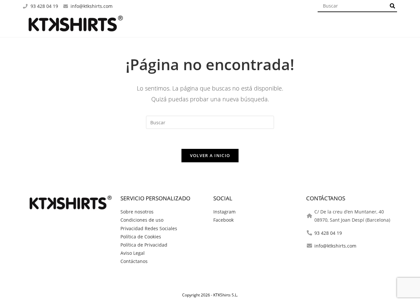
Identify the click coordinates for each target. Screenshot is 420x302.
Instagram (224, 212)
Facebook (223, 220)
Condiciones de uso (141, 220)
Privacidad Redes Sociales (148, 228)
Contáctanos (134, 261)
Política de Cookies (140, 236)
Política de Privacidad (143, 245)
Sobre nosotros (137, 212)
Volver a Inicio (210, 155)
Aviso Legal (132, 253)
